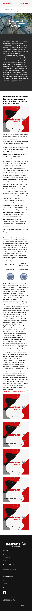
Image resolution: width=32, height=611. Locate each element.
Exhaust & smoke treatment (10, 569)
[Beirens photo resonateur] (16, 502)
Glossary (5, 583)
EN (23, 3)
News (4, 580)
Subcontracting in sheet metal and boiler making (15, 572)
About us (5, 554)
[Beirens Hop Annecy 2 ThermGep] (16, 419)
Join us (5, 560)
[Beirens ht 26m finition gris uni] (16, 474)
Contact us (6, 588)
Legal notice (11, 605)
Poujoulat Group (7, 557)
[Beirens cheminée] (16, 447)
